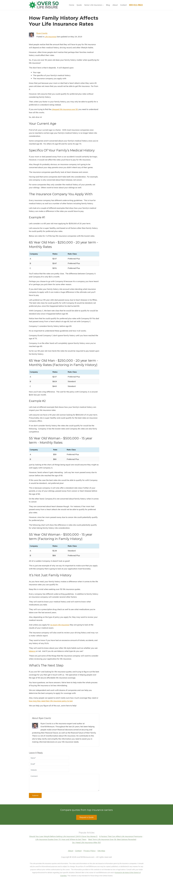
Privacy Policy (89, 851)
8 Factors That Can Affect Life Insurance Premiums (120, 836)
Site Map (101, 851)
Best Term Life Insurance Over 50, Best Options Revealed (112, 839)
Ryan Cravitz (41, 33)
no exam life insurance (59, 625)
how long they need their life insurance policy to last (50, 701)
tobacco (32, 651)
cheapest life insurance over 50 (65, 109)
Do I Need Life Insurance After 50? (86, 842)
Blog (108, 5)
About (115, 5)
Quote (79, 5)
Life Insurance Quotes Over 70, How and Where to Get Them (60, 839)
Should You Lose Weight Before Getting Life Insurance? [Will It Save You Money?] (63, 836)
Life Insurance (50, 36)
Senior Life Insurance (93, 5)
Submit (35, 795)
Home (71, 5)
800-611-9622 (136, 5)
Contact (123, 5)
